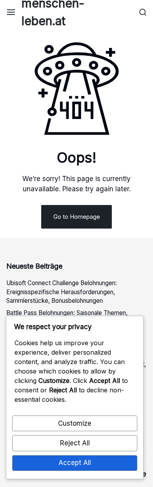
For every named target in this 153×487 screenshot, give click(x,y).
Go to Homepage (76, 216)
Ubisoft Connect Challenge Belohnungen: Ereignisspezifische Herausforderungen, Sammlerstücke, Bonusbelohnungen (61, 292)
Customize (74, 423)
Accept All (74, 463)
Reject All (75, 443)
